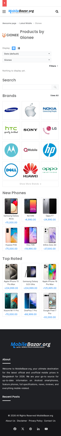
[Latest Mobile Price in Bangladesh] (21, 11)
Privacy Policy (35, 420)
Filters (52, 66)
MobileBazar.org (45, 415)
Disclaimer (22, 420)
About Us (10, 420)
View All (54, 95)
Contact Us (49, 420)
